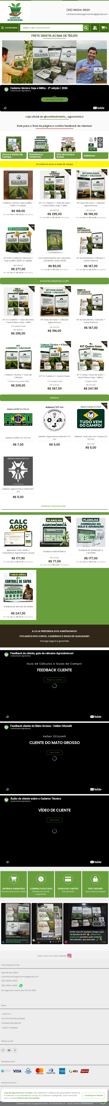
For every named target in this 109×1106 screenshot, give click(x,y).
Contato (6, 1014)
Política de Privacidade (13, 1018)
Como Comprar (10, 1027)
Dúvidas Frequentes (11, 1023)
